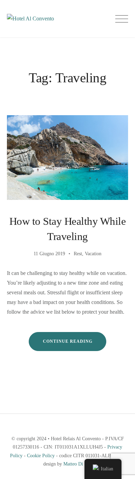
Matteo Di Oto (77, 464)
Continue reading (75, 345)
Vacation (93, 253)
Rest (78, 253)
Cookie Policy (41, 455)
